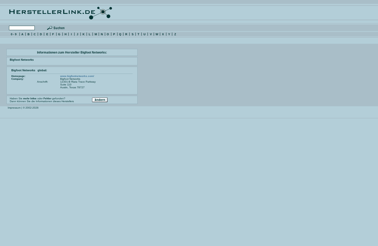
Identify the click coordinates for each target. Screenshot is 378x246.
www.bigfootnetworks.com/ (77, 76)
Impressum (14, 107)
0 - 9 (13, 34)
